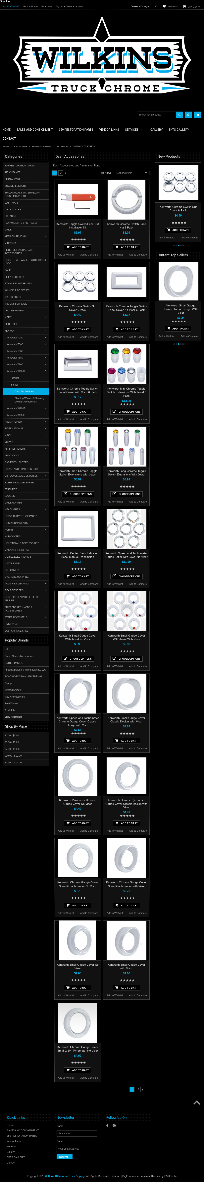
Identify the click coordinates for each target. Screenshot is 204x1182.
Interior (62, 146)
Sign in (59, 6)
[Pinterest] (114, 1126)
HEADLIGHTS (12, 509)
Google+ (5, 1)
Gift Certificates (30, 6)
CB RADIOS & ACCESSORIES (21, 475)
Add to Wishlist (66, 254)
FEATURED (11, 489)
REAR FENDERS (14, 590)
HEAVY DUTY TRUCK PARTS (21, 516)
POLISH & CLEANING (16, 583)
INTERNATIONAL (14, 428)
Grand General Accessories (19, 656)
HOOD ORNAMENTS (16, 523)
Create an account (74, 6)
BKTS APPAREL (13, 179)
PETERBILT (11, 324)
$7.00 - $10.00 (12, 749)
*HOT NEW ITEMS (15, 310)
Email (60, 1141)
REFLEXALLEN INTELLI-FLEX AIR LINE (21, 599)
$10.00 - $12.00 (13, 755)
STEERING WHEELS (16, 617)
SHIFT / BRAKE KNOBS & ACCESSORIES (18, 609)
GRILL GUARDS (14, 502)
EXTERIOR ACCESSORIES (19, 482)
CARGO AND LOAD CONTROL (21, 469)
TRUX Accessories (15, 696)
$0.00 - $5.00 (12, 735)
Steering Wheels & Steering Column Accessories (29, 400)
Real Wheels (12, 703)
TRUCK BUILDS (13, 297)
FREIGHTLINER (13, 421)
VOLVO (9, 442)
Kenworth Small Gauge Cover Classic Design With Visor (181, 309)
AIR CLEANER (13, 172)
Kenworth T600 (15, 344)
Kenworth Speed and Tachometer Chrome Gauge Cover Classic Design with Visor (78, 721)
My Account (46, 6)
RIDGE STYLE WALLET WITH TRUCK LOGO (25, 262)
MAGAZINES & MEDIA (17, 550)
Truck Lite (10, 710)
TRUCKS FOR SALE (16, 303)
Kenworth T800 (15, 364)
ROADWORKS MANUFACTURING (23, 676)
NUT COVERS (12, 570)
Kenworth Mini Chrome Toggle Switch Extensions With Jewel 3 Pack (126, 392)
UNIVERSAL (11, 624)
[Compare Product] (188, 115)
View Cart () (194, 7)
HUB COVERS (13, 536)
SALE (8, 270)
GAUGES (10, 496)
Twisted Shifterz (13, 690)
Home (6, 146)
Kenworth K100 (15, 337)
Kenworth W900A (42, 146)
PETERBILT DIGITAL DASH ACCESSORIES (19, 252)
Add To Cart (80, 247)
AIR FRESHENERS (15, 448)
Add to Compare (89, 254)
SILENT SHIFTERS (15, 277)
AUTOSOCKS (12, 455)
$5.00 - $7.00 (12, 742)
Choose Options (129, 411)
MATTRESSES (13, 563)
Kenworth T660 (15, 351)
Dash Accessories (24, 391)
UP (6, 649)
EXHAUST (10, 216)
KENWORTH (20, 146)
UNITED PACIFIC (14, 663)
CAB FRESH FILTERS (16, 462)
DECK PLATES (13, 209)
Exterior (15, 378)
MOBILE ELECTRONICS (18, 556)
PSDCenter (170, 1176)
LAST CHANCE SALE (16, 630)
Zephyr (8, 683)
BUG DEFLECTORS (15, 186)
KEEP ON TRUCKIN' (16, 236)
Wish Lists (173, 6)
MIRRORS (10, 243)
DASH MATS (11, 202)
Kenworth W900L (16, 415)
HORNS (9, 529)
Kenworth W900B (16, 408)
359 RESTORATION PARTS (20, 165)
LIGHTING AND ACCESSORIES (22, 543)
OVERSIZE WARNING (17, 576)
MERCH (9, 317)
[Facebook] (107, 1126)
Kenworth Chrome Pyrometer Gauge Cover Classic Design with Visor (126, 803)
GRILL (8, 229)
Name (60, 1126)
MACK (8, 435)
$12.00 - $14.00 (13, 762)
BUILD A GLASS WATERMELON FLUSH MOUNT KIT (22, 194)
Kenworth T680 (15, 357)
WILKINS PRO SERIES (17, 290)
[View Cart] (197, 115)
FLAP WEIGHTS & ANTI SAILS (21, 223)
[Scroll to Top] (196, 1103)
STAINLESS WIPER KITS (18, 283)
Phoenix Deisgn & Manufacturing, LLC (25, 669)
